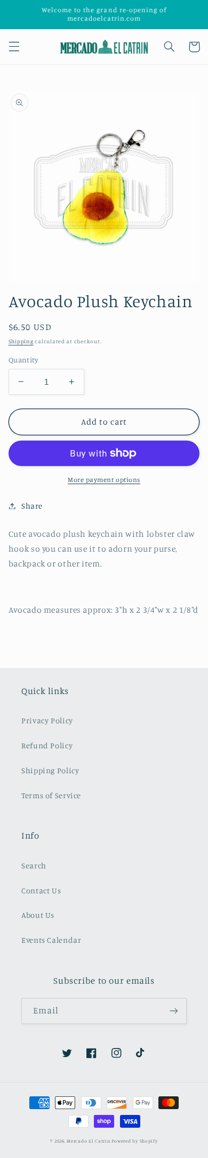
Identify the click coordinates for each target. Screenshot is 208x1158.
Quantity (23, 360)
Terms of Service (51, 795)
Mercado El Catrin (88, 1141)
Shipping (21, 341)
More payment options (104, 480)
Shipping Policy (50, 770)
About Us (37, 914)
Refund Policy (47, 745)
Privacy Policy (47, 720)
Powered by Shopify (134, 1141)
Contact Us (41, 890)
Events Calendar (51, 939)
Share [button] (32, 505)
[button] (14, 47)
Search (33, 865)
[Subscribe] (174, 1011)
